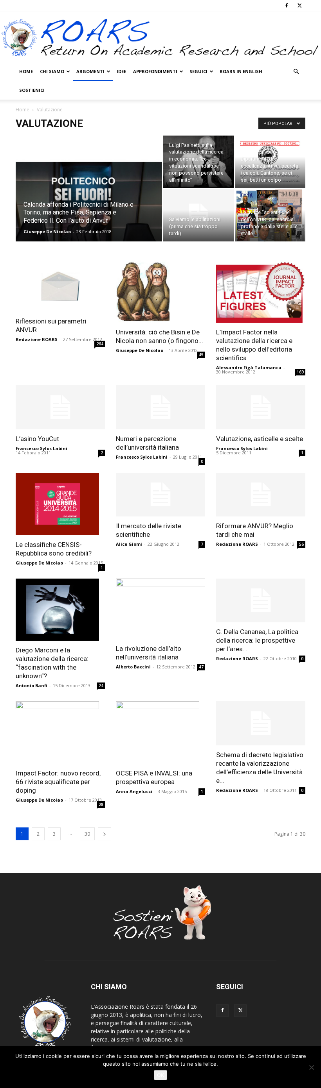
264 (99, 344)
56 (301, 544)
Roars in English (241, 71)
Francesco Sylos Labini (41, 448)
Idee (121, 71)
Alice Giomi (129, 544)
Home (26, 71)
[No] (311, 1067)
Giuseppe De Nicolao (47, 231)
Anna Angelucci (134, 791)
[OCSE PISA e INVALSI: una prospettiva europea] (160, 732)
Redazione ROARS (37, 339)
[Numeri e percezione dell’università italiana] (160, 407)
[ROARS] (160, 37)
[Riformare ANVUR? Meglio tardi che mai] (260, 495)
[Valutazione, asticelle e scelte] (260, 407)
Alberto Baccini (133, 667)
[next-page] (104, 833)
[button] (296, 71)
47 (201, 667)
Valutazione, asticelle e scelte (259, 439)
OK (160, 1075)
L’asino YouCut (37, 439)
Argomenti (90, 71)
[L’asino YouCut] (60, 407)
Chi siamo (52, 71)
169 (300, 372)
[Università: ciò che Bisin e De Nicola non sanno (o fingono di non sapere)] (160, 291)
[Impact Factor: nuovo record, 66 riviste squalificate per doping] (60, 732)
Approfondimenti (155, 71)
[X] (299, 5)
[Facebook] (286, 5)
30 (87, 834)
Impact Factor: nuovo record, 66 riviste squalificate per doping (58, 781)
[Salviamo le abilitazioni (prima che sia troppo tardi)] (198, 215)
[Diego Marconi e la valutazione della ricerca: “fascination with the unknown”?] (60, 610)
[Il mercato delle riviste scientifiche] (160, 495)
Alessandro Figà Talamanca (248, 367)
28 (101, 804)
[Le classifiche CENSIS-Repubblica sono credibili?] (60, 504)
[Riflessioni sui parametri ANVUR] (60, 286)
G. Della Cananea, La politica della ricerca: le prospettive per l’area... (257, 640)
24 (101, 685)
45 (201, 354)
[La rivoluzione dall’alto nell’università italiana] (160, 609)
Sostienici (32, 90)
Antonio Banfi (31, 685)
